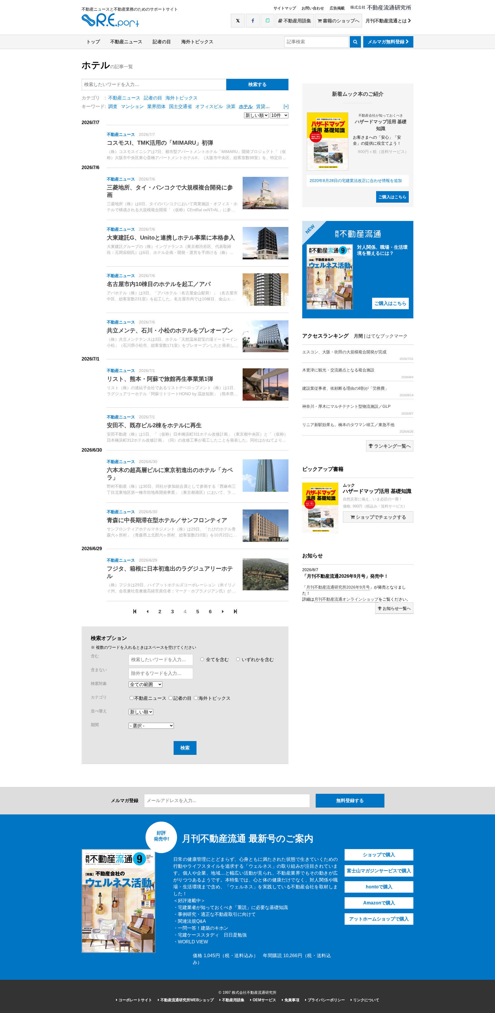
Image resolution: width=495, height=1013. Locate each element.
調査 (112, 106)
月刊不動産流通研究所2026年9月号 (338, 587)
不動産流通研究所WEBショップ (186, 1000)
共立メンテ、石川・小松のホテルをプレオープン (170, 330)
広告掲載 (337, 8)
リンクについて (365, 1000)
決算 (230, 106)
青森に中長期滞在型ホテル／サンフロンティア (167, 520)
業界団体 (156, 106)
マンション (132, 106)
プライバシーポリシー (326, 1000)
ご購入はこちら (392, 197)
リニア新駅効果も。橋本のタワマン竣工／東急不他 (357, 427)
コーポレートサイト (134, 1000)
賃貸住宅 (265, 106)
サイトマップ (285, 8)
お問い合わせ (313, 8)
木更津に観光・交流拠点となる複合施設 (357, 373)
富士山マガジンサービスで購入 (379, 870)
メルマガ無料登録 (387, 41)
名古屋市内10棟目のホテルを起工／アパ (159, 284)
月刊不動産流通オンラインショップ (346, 599)
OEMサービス (264, 1000)
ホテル (246, 106)
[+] (286, 106)
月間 (358, 336)
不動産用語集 (296, 20)
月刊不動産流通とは (387, 20)
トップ (93, 41)
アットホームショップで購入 (379, 918)
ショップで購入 (379, 854)
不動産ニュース (126, 41)
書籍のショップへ (341, 20)
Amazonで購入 (379, 902)
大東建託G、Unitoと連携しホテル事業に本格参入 (171, 237)
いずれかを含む (257, 659)
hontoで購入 (379, 886)
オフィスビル (209, 106)
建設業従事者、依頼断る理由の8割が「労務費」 (357, 391)
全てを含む (217, 659)
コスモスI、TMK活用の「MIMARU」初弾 (160, 143)
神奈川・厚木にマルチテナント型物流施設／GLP (357, 409)
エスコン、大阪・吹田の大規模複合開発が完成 (357, 355)
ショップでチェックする (380, 517)
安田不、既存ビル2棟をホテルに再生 (154, 425)
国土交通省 (180, 106)
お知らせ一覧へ (396, 608)
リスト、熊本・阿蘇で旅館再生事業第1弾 (160, 379)
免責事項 (291, 1000)
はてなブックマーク (387, 336)
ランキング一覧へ (392, 446)
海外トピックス (197, 41)
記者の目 (162, 41)
